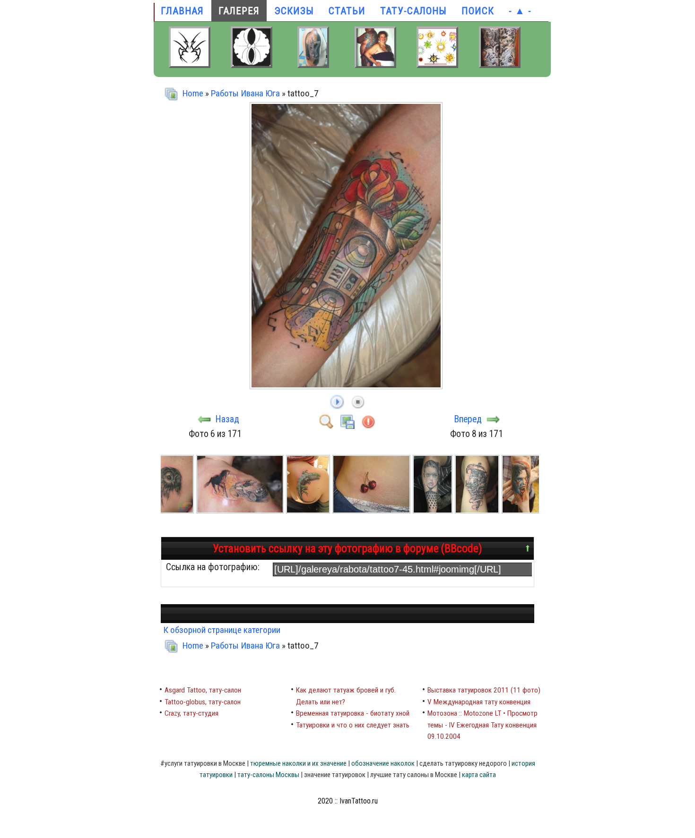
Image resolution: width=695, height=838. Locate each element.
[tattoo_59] (434, 510)
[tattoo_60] (478, 510)
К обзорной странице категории (221, 629)
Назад (227, 419)
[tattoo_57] (309, 510)
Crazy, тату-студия (191, 713)
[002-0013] (189, 64)
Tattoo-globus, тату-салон (203, 702)
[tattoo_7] (347, 384)
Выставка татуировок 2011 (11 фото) (483, 690)
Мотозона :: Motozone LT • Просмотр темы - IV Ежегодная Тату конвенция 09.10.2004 (482, 725)
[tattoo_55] (173, 510)
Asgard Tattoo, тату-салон (203, 690)
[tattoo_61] (522, 510)
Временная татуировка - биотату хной (352, 713)
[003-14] (251, 64)
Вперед (468, 419)
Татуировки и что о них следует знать (352, 725)
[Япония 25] (500, 64)
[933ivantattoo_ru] (437, 64)
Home (192, 93)
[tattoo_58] (372, 510)
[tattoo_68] (313, 64)
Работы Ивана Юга (245, 93)
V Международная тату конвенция (478, 702)
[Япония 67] (375, 64)
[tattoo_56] (241, 510)
